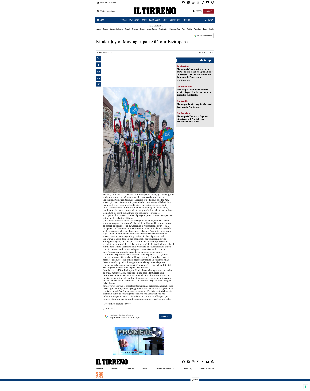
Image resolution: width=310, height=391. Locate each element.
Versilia (211, 29)
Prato (205, 29)
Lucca (142, 29)
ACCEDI (199, 11)
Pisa (183, 29)
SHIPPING (186, 20)
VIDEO (165, 20)
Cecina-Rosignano (116, 29)
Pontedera (197, 29)
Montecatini (163, 29)
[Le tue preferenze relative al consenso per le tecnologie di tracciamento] (305, 386)
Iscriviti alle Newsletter (108, 3)
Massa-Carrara (152, 29)
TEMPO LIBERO (154, 20)
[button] (138, 341)
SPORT (144, 20)
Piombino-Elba (175, 29)
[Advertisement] (121, 71)
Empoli (127, 29)
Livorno (98, 29)
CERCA (210, 20)
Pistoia (189, 29)
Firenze (105, 29)
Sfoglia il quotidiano (107, 11)
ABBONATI (208, 11)
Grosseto (135, 29)
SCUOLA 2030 (175, 20)
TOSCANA (123, 20)
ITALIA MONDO (134, 20)
